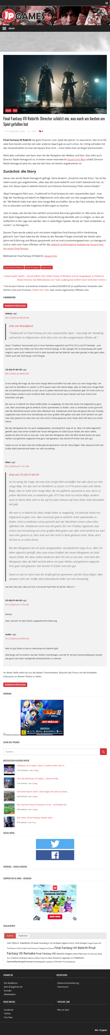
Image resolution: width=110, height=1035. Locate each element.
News (8, 110)
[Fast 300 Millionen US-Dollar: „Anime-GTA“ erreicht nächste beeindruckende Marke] (9, 782)
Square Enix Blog (76, 159)
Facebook (8, 1009)
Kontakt (7, 990)
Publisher (23, 935)
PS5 (15, 110)
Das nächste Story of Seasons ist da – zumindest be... (42, 804)
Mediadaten (10, 994)
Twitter (7, 1013)
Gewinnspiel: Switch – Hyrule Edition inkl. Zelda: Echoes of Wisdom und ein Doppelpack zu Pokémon (54, 276)
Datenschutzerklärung (68, 983)
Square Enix (50, 256)
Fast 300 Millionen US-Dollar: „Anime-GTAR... (38, 778)
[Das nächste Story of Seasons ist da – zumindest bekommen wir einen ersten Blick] (9, 808)
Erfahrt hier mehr (40, 289)
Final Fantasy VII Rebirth (13, 267)
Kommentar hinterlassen (15, 305)
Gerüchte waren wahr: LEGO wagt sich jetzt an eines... (43, 791)
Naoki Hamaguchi (32, 267)
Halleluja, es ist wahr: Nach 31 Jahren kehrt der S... (41, 765)
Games (10, 935)
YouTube (8, 1017)
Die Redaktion (11, 983)
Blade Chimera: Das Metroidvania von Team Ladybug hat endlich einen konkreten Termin (61, 279)
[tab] (10, 936)
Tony (33, 131)
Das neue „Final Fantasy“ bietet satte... (35, 818)
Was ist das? (63, 1009)
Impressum (62, 986)
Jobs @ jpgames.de (13, 986)
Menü (12, 28)
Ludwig (35, 770)
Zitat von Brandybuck (21, 326)
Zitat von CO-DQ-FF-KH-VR (24, 474)
